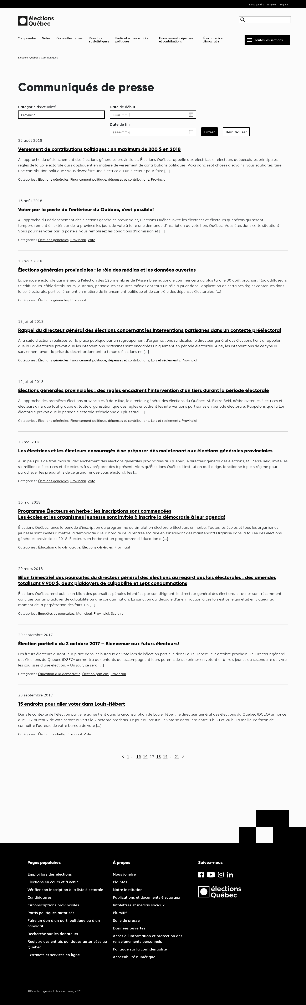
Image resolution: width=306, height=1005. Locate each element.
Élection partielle (95, 673)
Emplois (271, 4)
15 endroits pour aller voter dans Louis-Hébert (71, 704)
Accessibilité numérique (134, 956)
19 (165, 756)
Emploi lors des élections (49, 874)
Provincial (158, 179)
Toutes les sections (268, 39)
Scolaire (117, 613)
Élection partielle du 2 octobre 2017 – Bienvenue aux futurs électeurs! (98, 643)
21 (177, 756)
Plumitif (120, 912)
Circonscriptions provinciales (53, 904)
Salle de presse (126, 920)
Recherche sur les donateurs (52, 933)
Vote (91, 239)
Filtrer (209, 131)
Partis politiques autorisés (50, 912)
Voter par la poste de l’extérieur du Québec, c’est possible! (86, 209)
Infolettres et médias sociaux (138, 904)
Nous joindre (256, 4)
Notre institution (128, 889)
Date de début (122, 106)
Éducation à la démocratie (213, 39)
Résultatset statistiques (99, 39)
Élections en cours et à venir (52, 881)
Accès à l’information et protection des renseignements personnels (147, 938)
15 (138, 756)
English (284, 4)
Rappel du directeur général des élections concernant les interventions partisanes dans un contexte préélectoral (149, 330)
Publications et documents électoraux (146, 897)
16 (145, 756)
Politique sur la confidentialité (140, 949)
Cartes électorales (69, 38)
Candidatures (39, 897)
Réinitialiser (236, 131)
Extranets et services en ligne (53, 954)
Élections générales (53, 179)
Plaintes (120, 881)
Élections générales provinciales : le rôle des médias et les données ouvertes (107, 270)
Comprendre (27, 38)
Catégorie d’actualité (37, 106)
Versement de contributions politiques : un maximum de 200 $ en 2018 (99, 149)
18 (158, 756)
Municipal (84, 613)
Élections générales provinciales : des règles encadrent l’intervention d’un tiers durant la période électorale (143, 390)
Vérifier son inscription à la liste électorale (65, 889)
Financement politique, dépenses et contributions (109, 179)
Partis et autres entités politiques (131, 39)
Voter (46, 38)
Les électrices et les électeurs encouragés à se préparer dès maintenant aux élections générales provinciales (145, 450)
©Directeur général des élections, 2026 (54, 991)
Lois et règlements (165, 359)
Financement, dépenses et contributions (176, 39)
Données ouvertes (129, 928)
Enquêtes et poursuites (56, 613)
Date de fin (120, 124)
